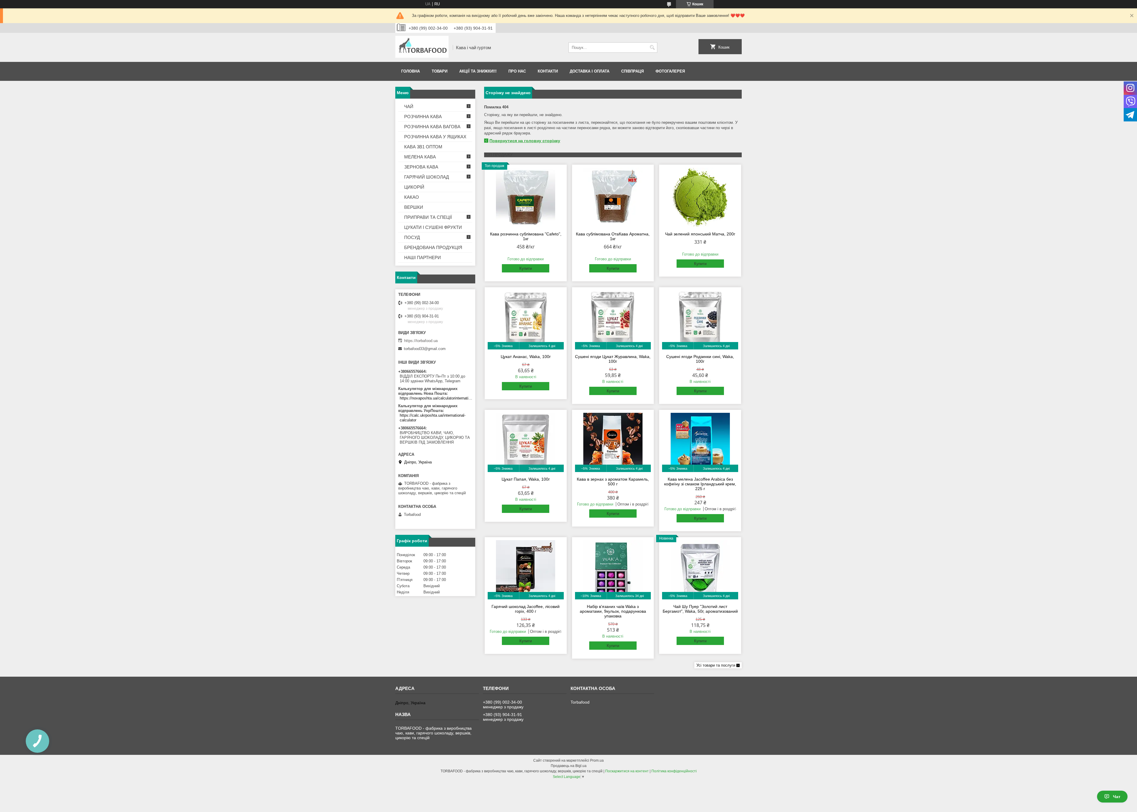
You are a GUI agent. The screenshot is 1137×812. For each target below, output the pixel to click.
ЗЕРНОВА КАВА (421, 166)
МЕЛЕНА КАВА (420, 156)
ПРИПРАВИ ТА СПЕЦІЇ (428, 217)
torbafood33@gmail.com (425, 348)
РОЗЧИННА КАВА (423, 116)
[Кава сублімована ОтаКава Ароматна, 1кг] (613, 197)
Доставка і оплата (589, 71)
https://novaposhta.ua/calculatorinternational (436, 398)
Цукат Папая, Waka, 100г (526, 479)
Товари (439, 71)
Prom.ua (597, 760)
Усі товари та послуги (715, 665)
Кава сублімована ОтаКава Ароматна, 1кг (613, 236)
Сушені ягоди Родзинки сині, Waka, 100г (700, 359)
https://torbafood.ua (421, 340)
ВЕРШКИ (413, 207)
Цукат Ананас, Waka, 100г (526, 356)
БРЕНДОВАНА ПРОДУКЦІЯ (433, 247)
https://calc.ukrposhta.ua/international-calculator (432, 417)
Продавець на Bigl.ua (569, 766)
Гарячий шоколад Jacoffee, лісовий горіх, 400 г (526, 609)
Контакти (548, 71)
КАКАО (411, 197)
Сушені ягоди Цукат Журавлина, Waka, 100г (613, 359)
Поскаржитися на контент (627, 771)
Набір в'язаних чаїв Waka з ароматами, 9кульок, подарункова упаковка (613, 611)
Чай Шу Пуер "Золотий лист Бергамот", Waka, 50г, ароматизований (700, 609)
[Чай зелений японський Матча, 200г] (700, 197)
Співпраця (632, 71)
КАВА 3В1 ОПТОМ (423, 146)
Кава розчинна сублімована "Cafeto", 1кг (525, 236)
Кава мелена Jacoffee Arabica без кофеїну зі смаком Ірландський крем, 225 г (700, 484)
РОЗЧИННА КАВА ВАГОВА (432, 126)
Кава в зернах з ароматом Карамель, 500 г (613, 481)
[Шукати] (652, 47)
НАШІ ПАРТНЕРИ (422, 257)
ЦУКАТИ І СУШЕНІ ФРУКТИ (433, 227)
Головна (410, 71)
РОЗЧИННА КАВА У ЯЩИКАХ (435, 136)
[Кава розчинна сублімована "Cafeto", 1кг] (526, 197)
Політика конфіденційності (674, 771)
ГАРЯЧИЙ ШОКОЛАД (426, 176)
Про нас (517, 71)
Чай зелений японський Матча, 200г (700, 234)
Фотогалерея (670, 71)
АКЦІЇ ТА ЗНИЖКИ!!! (478, 71)
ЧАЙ (408, 106)
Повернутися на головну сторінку (524, 140)
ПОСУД (412, 237)
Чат (1116, 796)
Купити (525, 268)
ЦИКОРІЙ (414, 187)
